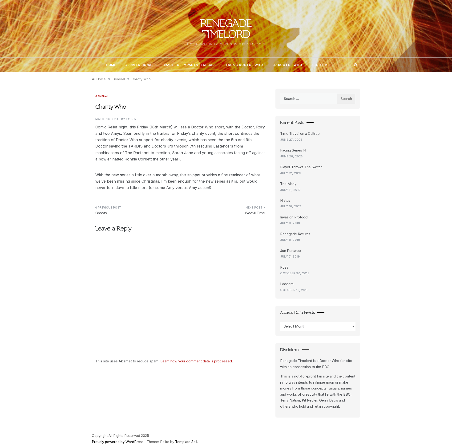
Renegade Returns (295, 234)
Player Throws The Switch (301, 167)
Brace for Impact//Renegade (190, 65)
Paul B (131, 119)
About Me (320, 65)
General (102, 96)
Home (111, 65)
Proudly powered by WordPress (118, 441)
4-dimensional (139, 65)
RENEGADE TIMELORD (226, 30)
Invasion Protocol (294, 217)
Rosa (284, 267)
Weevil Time (255, 213)
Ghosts (101, 213)
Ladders (287, 284)
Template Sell (186, 441)
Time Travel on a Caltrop (300, 133)
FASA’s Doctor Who (244, 65)
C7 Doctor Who (287, 65)
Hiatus (285, 200)
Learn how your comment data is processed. (196, 361)
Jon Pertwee (290, 250)
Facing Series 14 (293, 150)
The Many (288, 183)
